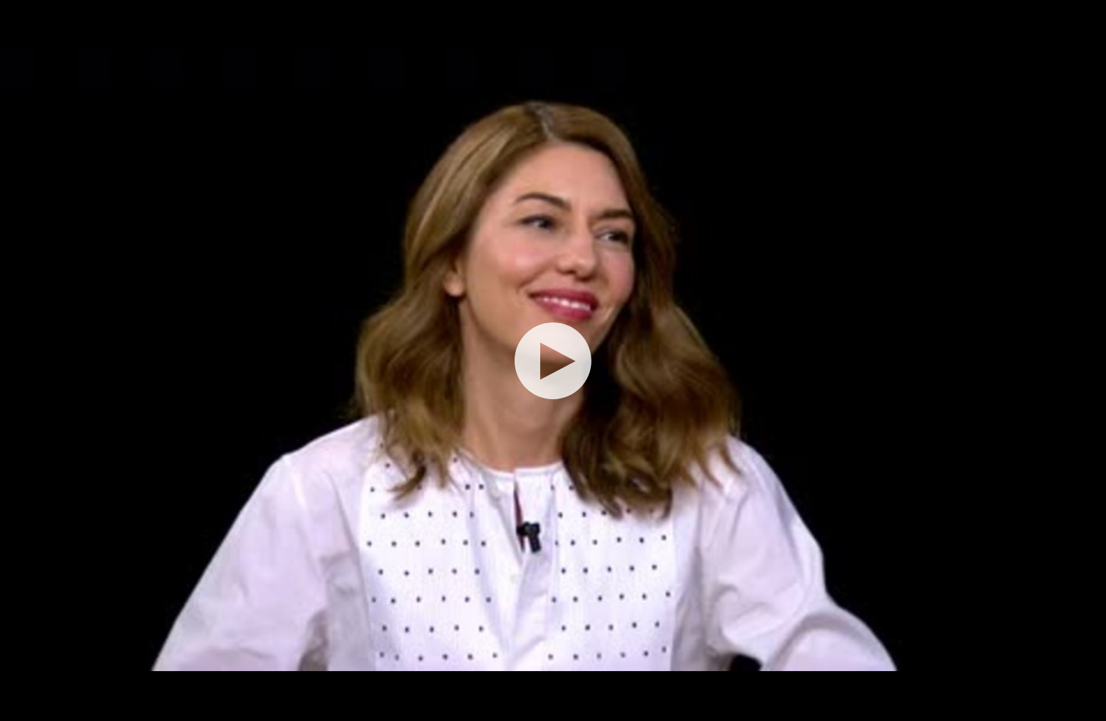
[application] (553, 360)
